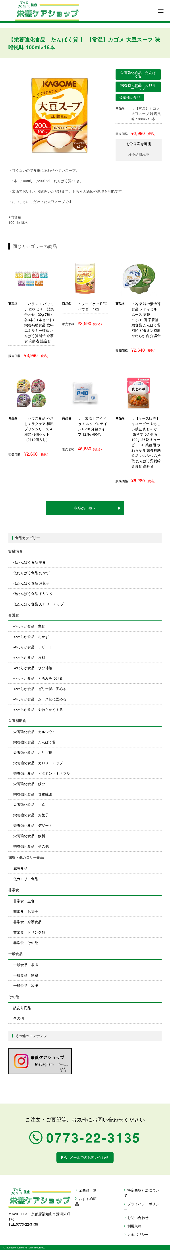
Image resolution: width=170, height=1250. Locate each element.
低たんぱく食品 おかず (31, 572)
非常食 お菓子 (25, 911)
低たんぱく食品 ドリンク (33, 593)
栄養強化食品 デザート (32, 825)
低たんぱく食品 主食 (29, 562)
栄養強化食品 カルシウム (34, 731)
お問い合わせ (138, 1217)
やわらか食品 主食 (29, 626)
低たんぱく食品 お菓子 (31, 583)
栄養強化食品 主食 (29, 804)
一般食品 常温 (25, 964)
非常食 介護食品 (27, 921)
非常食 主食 (24, 900)
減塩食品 (20, 868)
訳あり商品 (22, 1007)
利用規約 (134, 1226)
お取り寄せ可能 (138, 143)
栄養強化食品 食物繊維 (32, 794)
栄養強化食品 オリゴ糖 (32, 752)
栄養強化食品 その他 (31, 846)
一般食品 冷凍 (25, 985)
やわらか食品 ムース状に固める (39, 699)
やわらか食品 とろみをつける (38, 678)
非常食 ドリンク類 (29, 932)
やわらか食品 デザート (32, 646)
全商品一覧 (88, 1190)
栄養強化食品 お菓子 (31, 814)
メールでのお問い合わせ (89, 1157)
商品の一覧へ (85, 508)
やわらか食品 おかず (31, 636)
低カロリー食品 (25, 878)
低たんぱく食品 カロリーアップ (38, 603)
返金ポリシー (138, 1234)
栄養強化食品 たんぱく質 (34, 742)
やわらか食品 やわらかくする (38, 709)
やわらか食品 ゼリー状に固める (39, 688)
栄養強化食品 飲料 (29, 835)
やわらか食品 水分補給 (32, 667)
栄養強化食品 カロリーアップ (38, 762)
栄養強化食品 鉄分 (29, 783)
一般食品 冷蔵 (25, 975)
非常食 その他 (25, 942)
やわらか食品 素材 (29, 657)
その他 (18, 1018)
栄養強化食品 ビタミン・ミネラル (41, 773)
